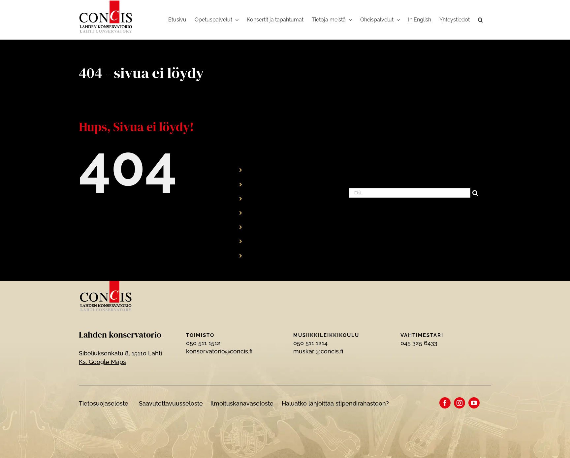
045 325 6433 (418, 343)
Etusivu (260, 169)
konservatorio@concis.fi (219, 351)
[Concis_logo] (106, 283)
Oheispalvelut (269, 226)
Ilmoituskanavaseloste (241, 403)
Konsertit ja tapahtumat (282, 198)
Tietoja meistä (269, 212)
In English (263, 241)
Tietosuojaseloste (103, 403)
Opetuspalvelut (271, 183)
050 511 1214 (310, 343)
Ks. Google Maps (102, 361)
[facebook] (445, 403)
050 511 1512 (203, 343)
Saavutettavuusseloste (171, 403)
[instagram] (459, 403)
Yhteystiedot (268, 255)
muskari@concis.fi (318, 351)
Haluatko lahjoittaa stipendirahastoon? (335, 403)
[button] (480, 20)
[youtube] (474, 403)
